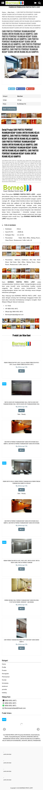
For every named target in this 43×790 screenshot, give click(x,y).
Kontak (4, 680)
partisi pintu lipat (7, 754)
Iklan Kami (11, 12)
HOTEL (32, 166)
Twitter (12, 89)
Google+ (31, 89)
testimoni (5, 686)
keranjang (5, 683)
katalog (4, 692)
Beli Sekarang (9, 109)
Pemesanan (6, 677)
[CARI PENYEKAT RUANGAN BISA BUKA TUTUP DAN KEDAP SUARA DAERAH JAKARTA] (21, 637)
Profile (4, 667)
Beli (22, 371)
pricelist (4, 689)
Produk (4, 670)
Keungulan (5, 673)
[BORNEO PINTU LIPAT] (14, 4)
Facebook (21, 89)
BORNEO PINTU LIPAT (26, 788)
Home (4, 12)
